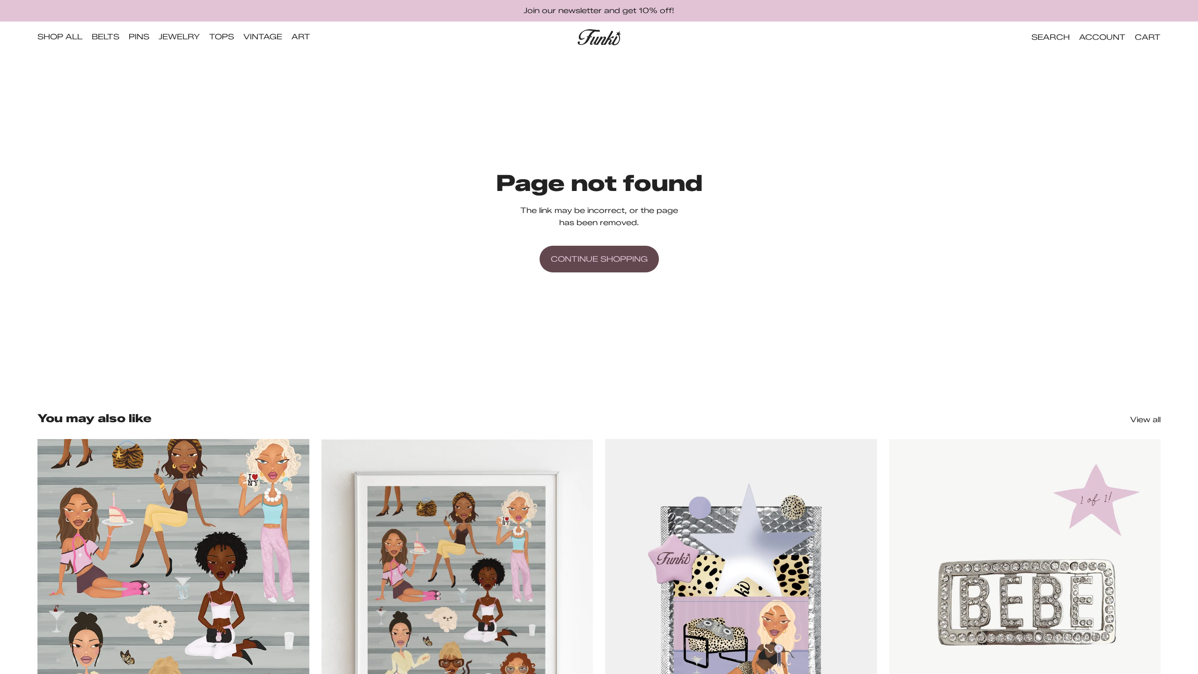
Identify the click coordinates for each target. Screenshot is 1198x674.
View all (1145, 419)
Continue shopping (599, 259)
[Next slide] (295, 609)
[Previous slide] (51, 609)
